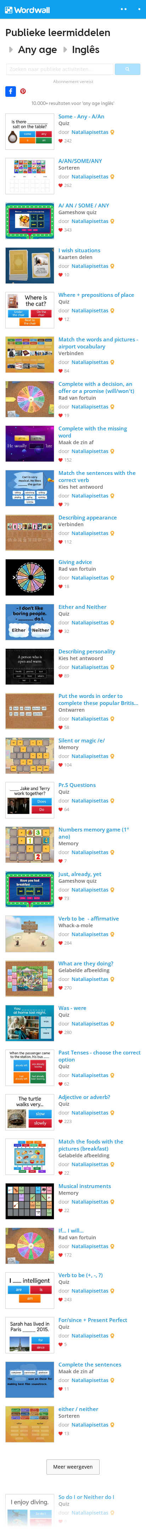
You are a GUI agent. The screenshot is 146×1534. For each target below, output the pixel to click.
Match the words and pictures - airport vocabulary (99, 343)
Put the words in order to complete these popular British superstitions (98, 699)
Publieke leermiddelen (57, 32)
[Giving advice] (29, 576)
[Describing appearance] (29, 532)
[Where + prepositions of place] (29, 309)
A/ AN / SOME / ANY (83, 205)
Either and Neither (82, 606)
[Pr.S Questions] (29, 799)
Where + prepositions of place (96, 294)
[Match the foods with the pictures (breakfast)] (29, 1156)
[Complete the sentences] (29, 1379)
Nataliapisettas (90, 132)
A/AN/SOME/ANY (80, 160)
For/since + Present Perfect (92, 1319)
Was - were (72, 1007)
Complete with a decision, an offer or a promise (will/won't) (96, 387)
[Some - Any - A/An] (29, 131)
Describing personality (86, 651)
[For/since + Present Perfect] (29, 1334)
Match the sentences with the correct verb (97, 476)
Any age (37, 49)
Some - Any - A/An (81, 116)
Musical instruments (84, 1185)
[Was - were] (29, 1022)
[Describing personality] (29, 666)
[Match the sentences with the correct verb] (29, 487)
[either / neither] (29, 1423)
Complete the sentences (90, 1364)
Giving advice (75, 561)
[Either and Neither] (29, 621)
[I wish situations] (29, 265)
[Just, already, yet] (29, 888)
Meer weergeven (73, 1467)
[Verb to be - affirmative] (29, 933)
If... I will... (71, 1230)
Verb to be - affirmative (88, 918)
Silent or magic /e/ (81, 740)
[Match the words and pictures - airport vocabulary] (29, 354)
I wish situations (79, 250)
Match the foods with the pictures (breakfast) (91, 1145)
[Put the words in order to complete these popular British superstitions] (29, 710)
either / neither (78, 1408)
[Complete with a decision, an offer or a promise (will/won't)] (29, 398)
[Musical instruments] (29, 1200)
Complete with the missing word (93, 432)
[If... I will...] (29, 1245)
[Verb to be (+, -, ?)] (29, 1289)
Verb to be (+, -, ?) (80, 1275)
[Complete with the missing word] (29, 443)
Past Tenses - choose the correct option (99, 1056)
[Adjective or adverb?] (29, 1111)
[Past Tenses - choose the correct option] (29, 1067)
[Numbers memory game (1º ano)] (29, 844)
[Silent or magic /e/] (29, 755)
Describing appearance (87, 517)
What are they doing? (85, 963)
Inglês (86, 49)
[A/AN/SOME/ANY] (29, 175)
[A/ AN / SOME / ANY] (29, 220)
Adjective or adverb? (84, 1096)
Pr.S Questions (77, 784)
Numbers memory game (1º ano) (94, 833)
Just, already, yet (79, 873)
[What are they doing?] (29, 978)
